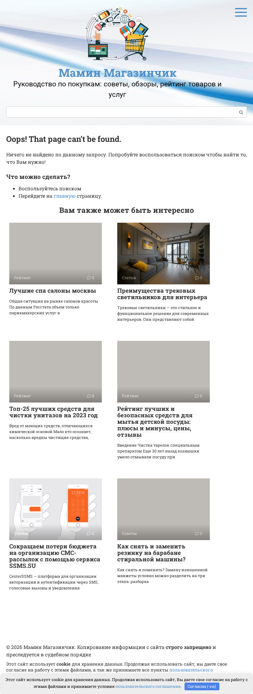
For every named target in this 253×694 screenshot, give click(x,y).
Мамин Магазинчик (117, 72)
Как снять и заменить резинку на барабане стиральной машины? (151, 552)
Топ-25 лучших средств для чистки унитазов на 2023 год (53, 412)
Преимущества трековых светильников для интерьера (162, 294)
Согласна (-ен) (202, 686)
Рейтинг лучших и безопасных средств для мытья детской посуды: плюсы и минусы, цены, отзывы (155, 421)
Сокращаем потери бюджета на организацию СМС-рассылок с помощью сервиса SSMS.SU (54, 555)
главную (65, 195)
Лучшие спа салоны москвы (52, 290)
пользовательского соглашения (147, 686)
